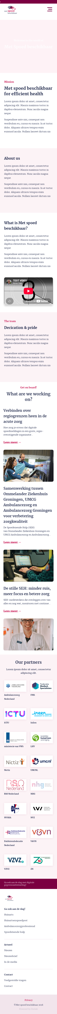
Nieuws (8, 950)
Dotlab (34, 1009)
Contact (8, 986)
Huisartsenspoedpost (16, 920)
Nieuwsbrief (10, 956)
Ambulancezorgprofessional (19, 926)
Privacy (29, 1000)
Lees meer (10, 442)
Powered (23, 1009)
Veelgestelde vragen (15, 980)
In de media (10, 962)
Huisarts (8, 915)
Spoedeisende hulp (14, 932)
